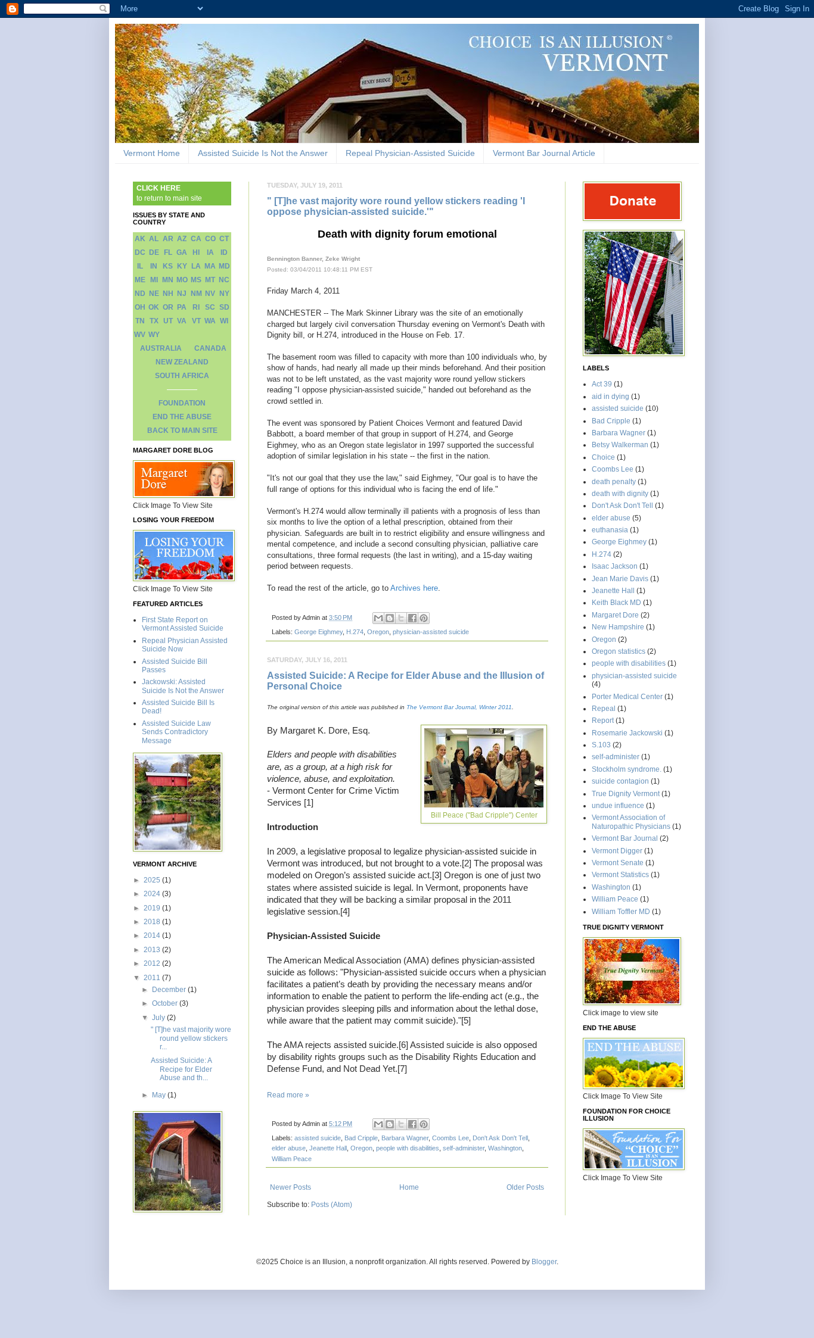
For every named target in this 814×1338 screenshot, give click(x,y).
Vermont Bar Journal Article (544, 153)
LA (196, 266)
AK (140, 239)
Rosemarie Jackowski (627, 733)
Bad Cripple (361, 1137)
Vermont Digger (617, 851)
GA (181, 252)
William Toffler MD (621, 911)
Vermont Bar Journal (625, 838)
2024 (153, 894)
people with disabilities (407, 1148)
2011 (153, 978)
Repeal (604, 708)
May (159, 1095)
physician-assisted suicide (431, 631)
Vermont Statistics (620, 875)
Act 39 (602, 384)
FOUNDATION (182, 403)
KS (168, 266)
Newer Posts (290, 1187)
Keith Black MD (616, 602)
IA (210, 252)
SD (224, 307)
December (170, 989)
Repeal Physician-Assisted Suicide (410, 153)
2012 (153, 963)
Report (603, 720)
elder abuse (289, 1148)
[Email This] (378, 618)
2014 (153, 935)
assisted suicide (317, 1137)
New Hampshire (618, 627)
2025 (153, 880)
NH (168, 293)
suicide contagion (620, 781)
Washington (505, 1148)
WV (139, 334)
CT (224, 239)
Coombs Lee (450, 1137)
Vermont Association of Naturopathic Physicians (631, 821)
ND (140, 293)
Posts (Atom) (331, 1204)
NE (154, 293)
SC (210, 307)
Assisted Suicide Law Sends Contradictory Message (176, 732)
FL (168, 252)
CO (210, 239)
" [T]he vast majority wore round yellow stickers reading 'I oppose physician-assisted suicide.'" (396, 206)
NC (224, 280)
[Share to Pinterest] (424, 618)
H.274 (354, 631)
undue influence (618, 805)
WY (154, 334)
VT (196, 321)
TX (154, 321)
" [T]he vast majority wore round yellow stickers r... (191, 1038)
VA (182, 321)
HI (196, 252)
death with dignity (620, 493)
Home (409, 1187)
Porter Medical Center (627, 697)
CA (196, 239)
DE (154, 252)
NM (196, 293)
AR (168, 239)
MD (224, 266)
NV (210, 293)
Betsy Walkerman (620, 445)
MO (182, 280)
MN (167, 280)
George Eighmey (318, 631)
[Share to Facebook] (412, 618)
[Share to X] (401, 618)
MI (154, 280)
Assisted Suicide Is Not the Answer (263, 153)
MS (196, 280)
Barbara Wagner (404, 1137)
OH (140, 307)
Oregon (378, 631)
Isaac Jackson (615, 566)
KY (182, 266)
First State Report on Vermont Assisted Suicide (182, 624)
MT (210, 280)
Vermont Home (151, 153)
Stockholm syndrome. (626, 769)
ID (224, 252)
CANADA (210, 348)
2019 (153, 908)
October (165, 1003)
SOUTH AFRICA (182, 376)
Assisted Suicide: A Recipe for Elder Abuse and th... (181, 1069)
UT (168, 321)
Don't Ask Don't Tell (500, 1137)
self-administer (463, 1148)
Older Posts (525, 1187)
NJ (182, 293)
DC (140, 252)
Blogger (544, 1262)
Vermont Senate (618, 863)
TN (140, 321)
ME (140, 280)
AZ (182, 239)
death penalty (614, 482)
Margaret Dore (615, 615)
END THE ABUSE (182, 417)
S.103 (601, 745)
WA (210, 321)
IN (153, 266)
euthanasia (610, 530)
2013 (153, 950)
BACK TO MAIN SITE (182, 430)
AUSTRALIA (161, 348)
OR (168, 307)
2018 (153, 922)
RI (196, 307)
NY (224, 293)
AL (154, 239)
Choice (603, 457)
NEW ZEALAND (182, 362)
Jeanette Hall (328, 1148)
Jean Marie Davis (620, 579)
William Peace (292, 1158)
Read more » (288, 1095)
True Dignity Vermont (626, 794)
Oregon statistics (618, 651)
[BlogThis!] (390, 618)
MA (210, 266)
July (159, 1017)
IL (140, 266)
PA (182, 307)
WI (224, 321)
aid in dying (610, 396)
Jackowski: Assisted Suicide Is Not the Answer (183, 686)
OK (153, 307)
